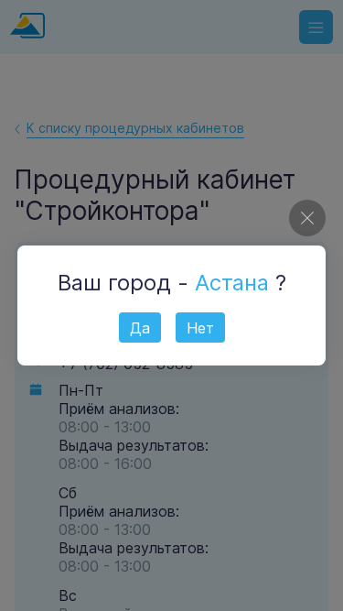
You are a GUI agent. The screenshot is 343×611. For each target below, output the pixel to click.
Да (140, 328)
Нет (200, 328)
